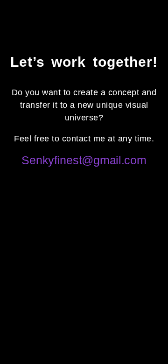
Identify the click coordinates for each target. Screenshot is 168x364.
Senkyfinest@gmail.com (83, 160)
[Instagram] (96, 178)
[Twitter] (71, 178)
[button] (153, 19)
